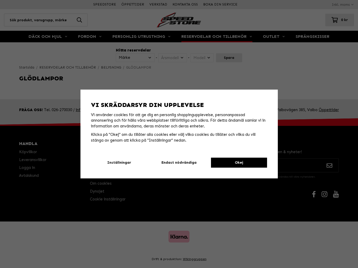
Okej (239, 162)
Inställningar (119, 162)
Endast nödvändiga (179, 162)
